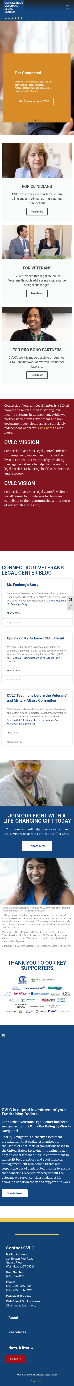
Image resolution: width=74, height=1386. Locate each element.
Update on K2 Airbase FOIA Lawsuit (35, 638)
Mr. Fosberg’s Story (22, 585)
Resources (17, 1332)
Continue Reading (33, 720)
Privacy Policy (37, 1381)
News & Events (20, 1347)
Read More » (13, 613)
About (13, 1318)
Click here (45, 428)
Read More (37, 211)
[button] (32, 120)
